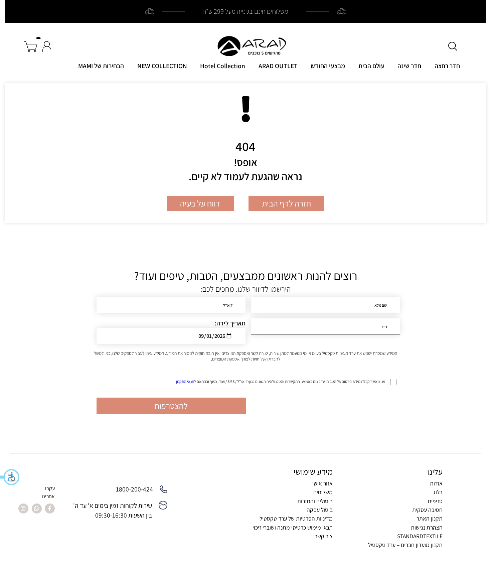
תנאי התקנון (185, 381)
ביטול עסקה (320, 510)
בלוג (438, 492)
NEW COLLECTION (162, 65)
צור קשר (324, 536)
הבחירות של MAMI (101, 65)
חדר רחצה (447, 65)
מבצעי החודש (328, 65)
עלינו (435, 471)
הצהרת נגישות (427, 527)
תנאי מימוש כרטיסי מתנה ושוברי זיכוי (293, 527)
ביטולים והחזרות (315, 501)
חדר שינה (409, 65)
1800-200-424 (134, 489)
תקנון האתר (430, 518)
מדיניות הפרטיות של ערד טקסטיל (296, 518)
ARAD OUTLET (278, 65)
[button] (10, 477)
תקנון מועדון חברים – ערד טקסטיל (405, 545)
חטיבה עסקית (427, 510)
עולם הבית (371, 65)
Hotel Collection (222, 65)
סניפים (435, 501)
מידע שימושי (313, 471)
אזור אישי (322, 483)
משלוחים (323, 492)
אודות (436, 483)
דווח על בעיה (200, 203)
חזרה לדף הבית (286, 203)
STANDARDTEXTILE (420, 536)
